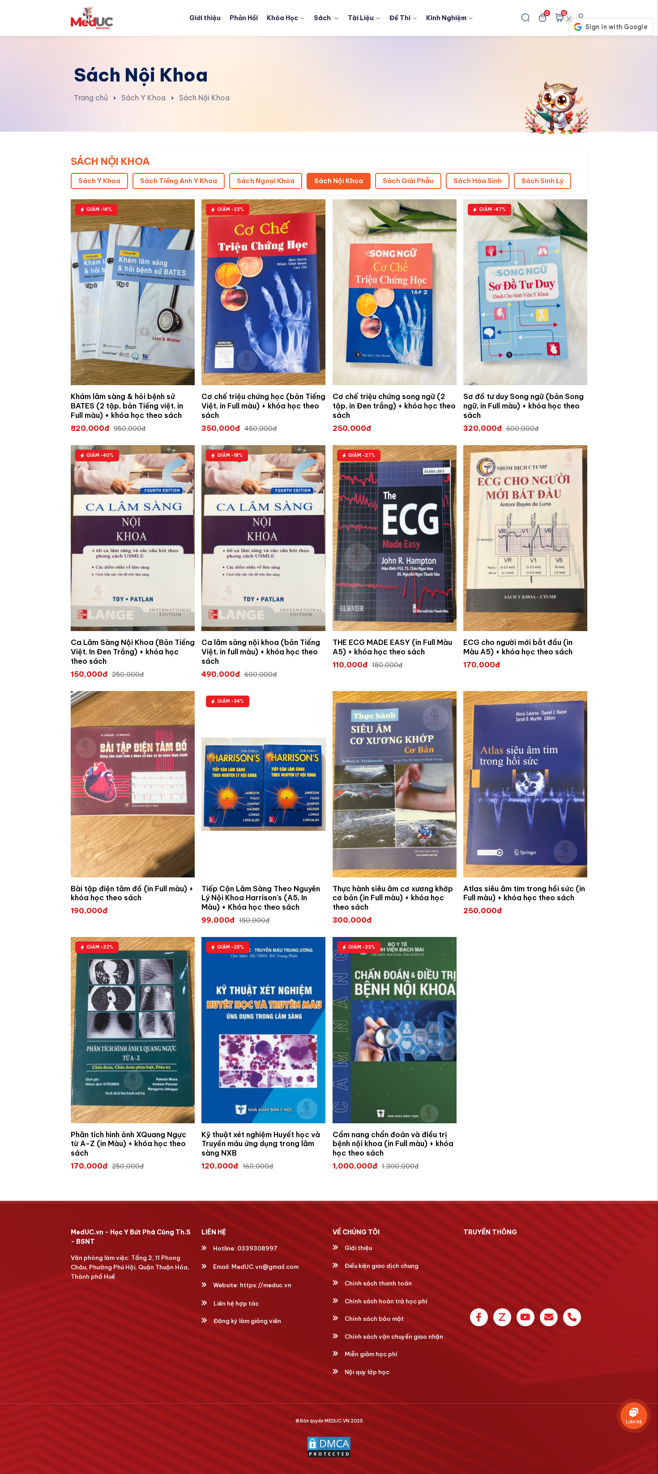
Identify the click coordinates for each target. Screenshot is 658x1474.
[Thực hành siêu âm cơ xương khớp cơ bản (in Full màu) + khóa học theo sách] (395, 784)
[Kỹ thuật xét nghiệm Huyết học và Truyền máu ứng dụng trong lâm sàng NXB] (263, 1030)
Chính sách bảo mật (373, 1318)
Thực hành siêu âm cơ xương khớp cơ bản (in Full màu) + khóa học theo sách (393, 898)
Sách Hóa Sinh (477, 180)
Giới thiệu (205, 18)
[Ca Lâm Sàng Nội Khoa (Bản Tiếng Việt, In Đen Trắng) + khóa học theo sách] (133, 538)
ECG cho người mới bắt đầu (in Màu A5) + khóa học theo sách (518, 647)
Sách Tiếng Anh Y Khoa (178, 180)
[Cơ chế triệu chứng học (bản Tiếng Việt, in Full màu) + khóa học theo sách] (263, 292)
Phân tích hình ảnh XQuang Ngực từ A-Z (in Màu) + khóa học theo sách (128, 1144)
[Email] (549, 1317)
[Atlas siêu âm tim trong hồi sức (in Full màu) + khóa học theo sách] (525, 784)
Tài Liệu (361, 18)
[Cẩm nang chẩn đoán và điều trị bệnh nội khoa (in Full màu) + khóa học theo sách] (395, 1030)
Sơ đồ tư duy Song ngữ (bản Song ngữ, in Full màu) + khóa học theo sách (523, 406)
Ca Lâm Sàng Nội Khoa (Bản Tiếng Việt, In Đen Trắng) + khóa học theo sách (133, 652)
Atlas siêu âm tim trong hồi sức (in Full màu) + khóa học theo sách (524, 893)
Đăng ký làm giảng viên (246, 1320)
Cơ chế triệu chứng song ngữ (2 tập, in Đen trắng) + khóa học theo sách (394, 406)
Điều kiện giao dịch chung (381, 1265)
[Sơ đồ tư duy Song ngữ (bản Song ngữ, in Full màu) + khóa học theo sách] (525, 292)
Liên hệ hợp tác (235, 1303)
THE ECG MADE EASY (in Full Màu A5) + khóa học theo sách (392, 647)
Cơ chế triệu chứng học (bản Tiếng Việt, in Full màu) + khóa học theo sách (263, 406)
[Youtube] (525, 1317)
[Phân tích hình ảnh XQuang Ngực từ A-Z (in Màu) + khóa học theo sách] (133, 1030)
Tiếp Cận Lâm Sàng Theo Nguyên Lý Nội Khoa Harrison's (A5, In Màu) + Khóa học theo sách (260, 898)
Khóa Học (282, 18)
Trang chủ (91, 97)
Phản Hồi (244, 18)
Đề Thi (399, 18)
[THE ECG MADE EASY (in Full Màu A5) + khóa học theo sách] (395, 538)
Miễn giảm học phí (370, 1354)
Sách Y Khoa (143, 97)
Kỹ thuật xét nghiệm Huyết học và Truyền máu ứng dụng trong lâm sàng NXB (260, 1144)
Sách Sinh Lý (542, 180)
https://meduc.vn (265, 1285)
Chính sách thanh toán (377, 1283)
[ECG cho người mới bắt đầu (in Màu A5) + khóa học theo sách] (525, 538)
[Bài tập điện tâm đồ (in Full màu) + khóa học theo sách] (133, 784)
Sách (323, 18)
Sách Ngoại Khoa (266, 180)
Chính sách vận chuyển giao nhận (393, 1336)
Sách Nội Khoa (204, 97)
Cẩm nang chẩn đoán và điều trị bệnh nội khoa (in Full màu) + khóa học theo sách (393, 1144)
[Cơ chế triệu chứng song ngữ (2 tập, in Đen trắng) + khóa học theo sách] (395, 292)
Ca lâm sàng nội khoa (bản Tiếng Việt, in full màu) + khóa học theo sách (260, 652)
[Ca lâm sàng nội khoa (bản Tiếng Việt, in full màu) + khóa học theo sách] (263, 538)
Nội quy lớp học (366, 1371)
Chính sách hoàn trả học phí (385, 1301)
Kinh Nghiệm (446, 18)
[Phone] (572, 1317)
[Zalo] (502, 1317)
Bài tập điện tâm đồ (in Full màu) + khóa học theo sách (132, 893)
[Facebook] (479, 1317)
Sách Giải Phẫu (408, 180)
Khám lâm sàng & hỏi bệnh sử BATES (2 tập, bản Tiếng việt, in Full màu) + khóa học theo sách (127, 406)
